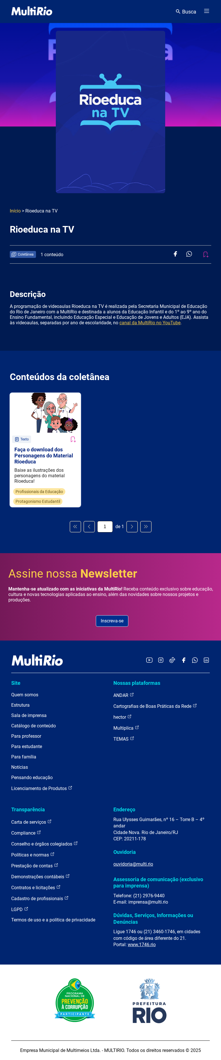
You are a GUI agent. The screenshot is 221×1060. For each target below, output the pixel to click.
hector (120, 717)
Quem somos (24, 694)
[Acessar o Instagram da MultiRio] (160, 660)
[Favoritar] (73, 439)
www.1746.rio (142, 944)
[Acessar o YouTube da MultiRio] (149, 660)
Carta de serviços (29, 822)
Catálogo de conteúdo (33, 726)
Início (15, 211)
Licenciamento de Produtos (39, 788)
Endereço (124, 809)
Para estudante (26, 746)
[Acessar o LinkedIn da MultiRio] (206, 660)
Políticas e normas (30, 855)
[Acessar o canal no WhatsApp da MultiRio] (195, 660)
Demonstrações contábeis (38, 876)
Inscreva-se (112, 621)
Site (15, 683)
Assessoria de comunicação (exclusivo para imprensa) (158, 882)
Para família (23, 757)
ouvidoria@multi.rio (133, 864)
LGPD (17, 909)
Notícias (19, 767)
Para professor (26, 736)
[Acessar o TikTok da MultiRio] (172, 660)
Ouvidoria (124, 852)
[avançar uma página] (132, 526)
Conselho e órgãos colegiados (42, 844)
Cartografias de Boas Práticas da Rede (153, 706)
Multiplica (124, 728)
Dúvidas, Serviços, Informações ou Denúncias (153, 918)
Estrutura (20, 705)
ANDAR (121, 695)
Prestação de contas (32, 866)
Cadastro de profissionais (37, 898)
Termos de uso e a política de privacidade (53, 920)
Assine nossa (72, 573)
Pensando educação (32, 777)
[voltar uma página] (89, 526)
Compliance (24, 833)
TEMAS (121, 739)
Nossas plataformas (136, 683)
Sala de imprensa (29, 715)
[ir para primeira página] (75, 526)
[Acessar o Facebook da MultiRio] (183, 660)
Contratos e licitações (33, 887)
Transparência (28, 809)
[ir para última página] (146, 526)
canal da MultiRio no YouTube (149, 322)
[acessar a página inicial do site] (32, 11)
